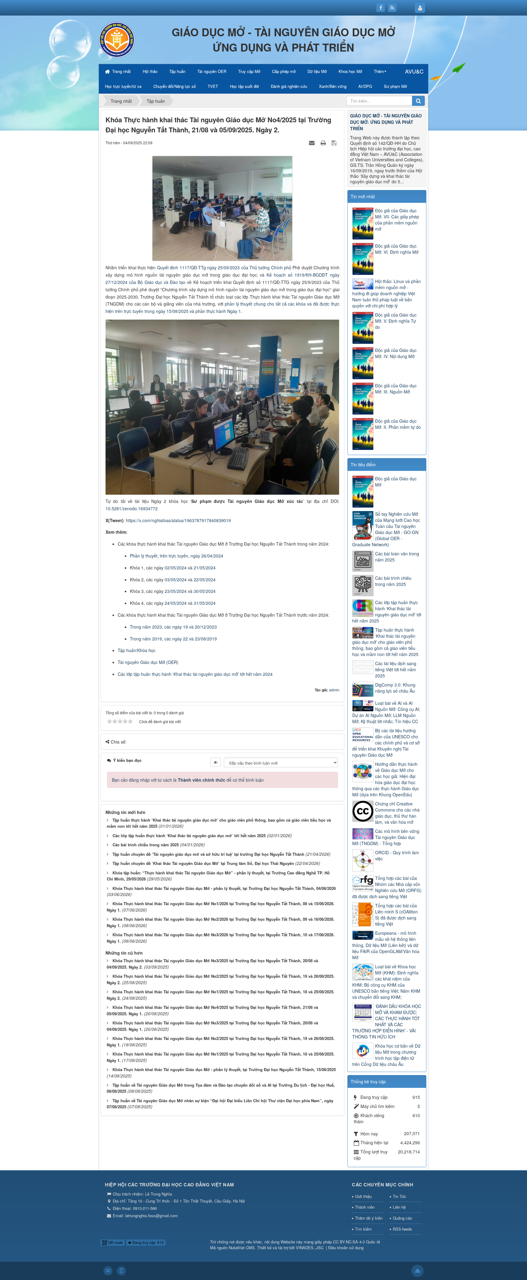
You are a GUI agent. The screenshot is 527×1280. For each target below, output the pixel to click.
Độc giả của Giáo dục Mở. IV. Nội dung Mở (396, 353)
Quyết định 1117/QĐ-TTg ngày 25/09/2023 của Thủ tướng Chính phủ (224, 267)
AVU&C (414, 71)
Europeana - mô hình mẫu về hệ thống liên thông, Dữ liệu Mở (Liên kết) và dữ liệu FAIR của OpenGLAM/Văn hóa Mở (385, 945)
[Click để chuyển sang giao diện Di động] (121, 1270)
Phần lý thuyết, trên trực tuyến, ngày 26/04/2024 (176, 556)
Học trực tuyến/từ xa (123, 86)
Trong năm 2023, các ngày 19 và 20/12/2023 (173, 627)
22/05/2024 (205, 579)
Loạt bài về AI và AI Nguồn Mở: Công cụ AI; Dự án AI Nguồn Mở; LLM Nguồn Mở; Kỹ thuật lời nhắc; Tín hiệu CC (386, 712)
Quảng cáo (402, 1218)
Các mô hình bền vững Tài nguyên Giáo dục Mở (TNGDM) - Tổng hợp (385, 837)
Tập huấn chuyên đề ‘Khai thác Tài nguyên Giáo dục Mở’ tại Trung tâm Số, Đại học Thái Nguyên (203, 863)
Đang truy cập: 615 (147, 1242)
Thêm (379, 71)
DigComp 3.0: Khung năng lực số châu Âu (395, 688)
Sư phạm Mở (395, 86)
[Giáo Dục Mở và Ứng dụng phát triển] (117, 39)
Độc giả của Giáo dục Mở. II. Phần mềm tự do (398, 424)
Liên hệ (399, 1207)
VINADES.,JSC (310, 1247)
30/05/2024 (205, 591)
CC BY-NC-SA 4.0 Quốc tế (356, 1242)
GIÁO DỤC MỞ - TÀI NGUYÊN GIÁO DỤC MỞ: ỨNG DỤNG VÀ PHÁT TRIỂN (386, 122)
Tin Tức (399, 1196)
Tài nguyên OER (211, 71)
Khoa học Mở (350, 71)
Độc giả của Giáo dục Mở (396, 481)
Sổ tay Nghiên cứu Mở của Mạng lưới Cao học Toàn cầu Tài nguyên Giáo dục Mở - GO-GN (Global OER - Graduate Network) (386, 529)
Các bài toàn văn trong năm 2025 (397, 556)
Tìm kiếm (363, 1229)
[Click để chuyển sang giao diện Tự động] (108, 1270)
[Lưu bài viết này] (335, 142)
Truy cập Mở (249, 71)
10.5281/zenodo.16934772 (132, 508)
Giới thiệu (363, 1196)
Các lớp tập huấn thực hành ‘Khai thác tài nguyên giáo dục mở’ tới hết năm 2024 (195, 674)
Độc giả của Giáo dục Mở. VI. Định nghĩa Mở (396, 249)
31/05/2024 (205, 603)
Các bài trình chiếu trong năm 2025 (146, 845)
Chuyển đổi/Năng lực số (174, 86)
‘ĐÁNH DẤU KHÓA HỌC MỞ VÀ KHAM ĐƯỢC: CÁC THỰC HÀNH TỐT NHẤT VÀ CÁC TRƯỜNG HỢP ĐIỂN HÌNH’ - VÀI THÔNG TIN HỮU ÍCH (386, 1021)
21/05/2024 (205, 568)
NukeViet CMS (242, 1247)
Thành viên (365, 1207)
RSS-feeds (402, 1229)
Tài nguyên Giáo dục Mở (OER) (148, 662)
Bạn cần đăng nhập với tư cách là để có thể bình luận (188, 780)
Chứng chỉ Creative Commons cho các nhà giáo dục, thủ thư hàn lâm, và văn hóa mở (397, 813)
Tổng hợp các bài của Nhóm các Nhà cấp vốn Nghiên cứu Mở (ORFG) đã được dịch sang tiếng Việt (386, 887)
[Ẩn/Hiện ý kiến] (215, 762)
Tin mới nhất (363, 196)
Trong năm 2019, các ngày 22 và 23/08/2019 (173, 639)
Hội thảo (150, 71)
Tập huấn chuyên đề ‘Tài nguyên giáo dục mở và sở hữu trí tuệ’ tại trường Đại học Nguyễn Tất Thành (208, 854)
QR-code (115, 1242)
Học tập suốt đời (244, 86)
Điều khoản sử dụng (346, 1247)
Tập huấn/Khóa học (137, 650)
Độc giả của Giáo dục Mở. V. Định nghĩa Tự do (396, 321)
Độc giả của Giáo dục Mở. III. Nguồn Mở (396, 388)
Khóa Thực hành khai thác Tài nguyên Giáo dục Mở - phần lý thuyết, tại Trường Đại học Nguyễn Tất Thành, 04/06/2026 (224, 888)
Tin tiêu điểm (363, 464)
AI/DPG (365, 86)
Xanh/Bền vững (332, 86)
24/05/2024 (176, 603)
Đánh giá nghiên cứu (289, 86)
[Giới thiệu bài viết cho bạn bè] (312, 142)
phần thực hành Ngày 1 (218, 311)
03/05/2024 (176, 579)
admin (334, 689)
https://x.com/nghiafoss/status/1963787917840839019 (178, 520)
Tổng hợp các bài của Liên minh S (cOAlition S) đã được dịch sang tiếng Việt (396, 914)
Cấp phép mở (284, 71)
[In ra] (324, 142)
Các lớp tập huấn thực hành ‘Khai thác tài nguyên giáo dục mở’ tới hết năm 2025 (189, 835)
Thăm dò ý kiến (368, 1218)
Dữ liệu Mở (317, 71)
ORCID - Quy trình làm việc (397, 855)
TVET (213, 86)
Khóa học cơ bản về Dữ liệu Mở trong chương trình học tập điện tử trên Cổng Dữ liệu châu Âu (386, 1055)
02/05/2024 (176, 568)
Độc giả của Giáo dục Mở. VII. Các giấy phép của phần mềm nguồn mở (397, 219)
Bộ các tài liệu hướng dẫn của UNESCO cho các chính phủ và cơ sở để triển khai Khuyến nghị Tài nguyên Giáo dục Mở (386, 742)
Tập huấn (177, 71)
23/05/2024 (176, 591)
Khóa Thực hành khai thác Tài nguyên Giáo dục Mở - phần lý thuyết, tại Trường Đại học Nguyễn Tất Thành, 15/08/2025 (224, 1069)
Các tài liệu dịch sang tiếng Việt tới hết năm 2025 (395, 669)
